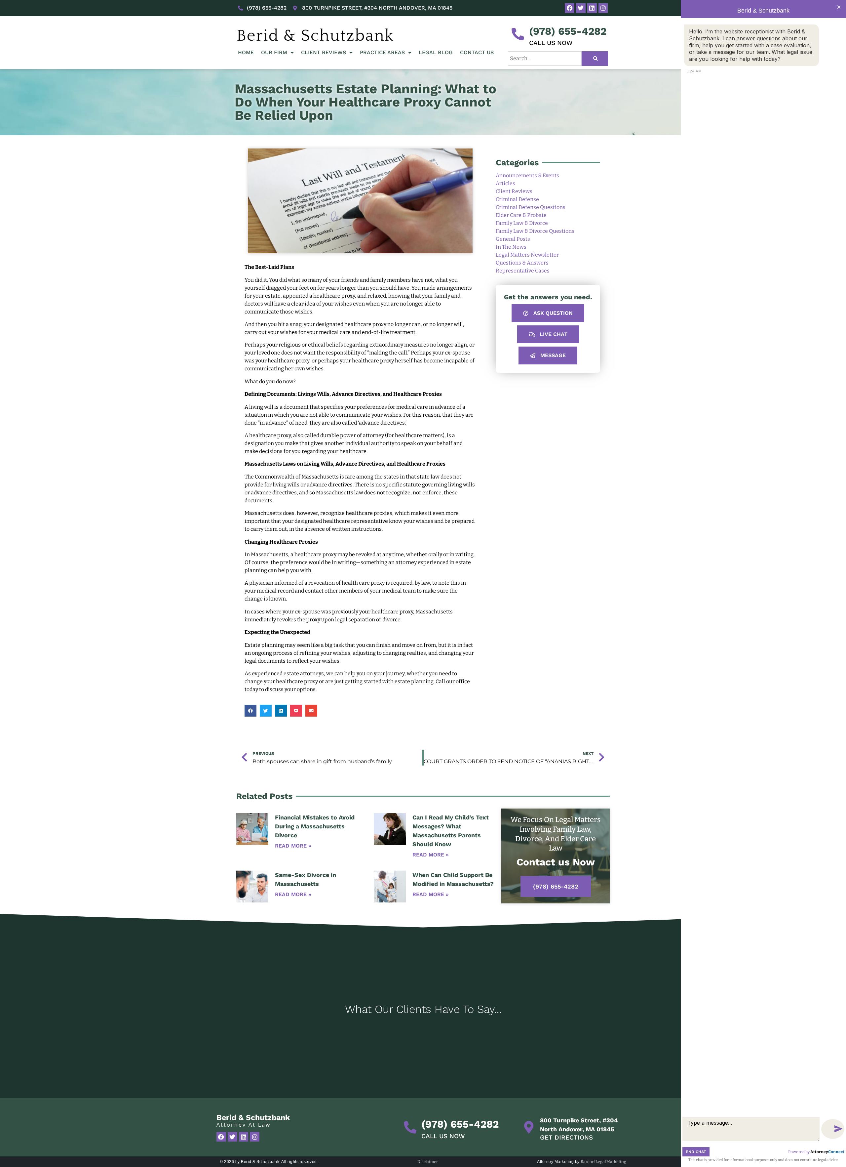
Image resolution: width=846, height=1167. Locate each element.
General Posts (513, 239)
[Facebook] (569, 8)
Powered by (816, 1151)
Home (246, 52)
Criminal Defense (517, 199)
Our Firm (274, 52)
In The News (511, 247)
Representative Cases (523, 271)
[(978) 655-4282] (518, 34)
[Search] (595, 58)
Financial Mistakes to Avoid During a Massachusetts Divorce (315, 826)
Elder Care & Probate (521, 215)
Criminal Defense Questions (530, 207)
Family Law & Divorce (522, 223)
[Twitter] (581, 8)
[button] (250, 711)
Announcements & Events (527, 175)
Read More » (293, 846)
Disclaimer (427, 1161)
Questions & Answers (522, 263)
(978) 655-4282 (567, 31)
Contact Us (477, 52)
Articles (505, 183)
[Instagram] (603, 8)
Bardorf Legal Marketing (603, 1161)
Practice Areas (382, 52)
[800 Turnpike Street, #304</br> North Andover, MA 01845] (528, 1127)
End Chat (696, 1151)
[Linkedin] (592, 8)
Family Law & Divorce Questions (535, 231)
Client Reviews (323, 52)
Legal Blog (436, 52)
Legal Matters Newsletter (527, 255)
